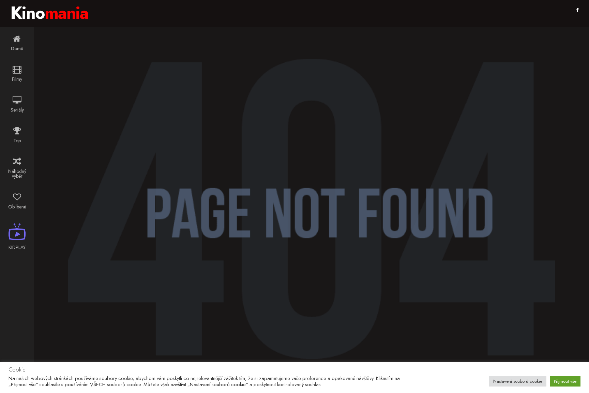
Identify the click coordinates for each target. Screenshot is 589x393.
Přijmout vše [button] (565, 381)
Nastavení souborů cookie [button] (517, 381)
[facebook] (577, 10)
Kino (49, 12)
